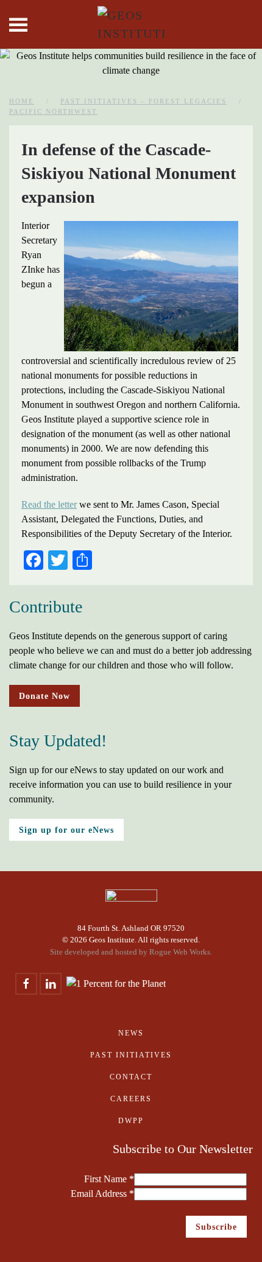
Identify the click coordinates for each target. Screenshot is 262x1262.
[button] (18, 24)
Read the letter (49, 504)
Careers (131, 1099)
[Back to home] (131, 24)
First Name (109, 1179)
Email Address (102, 1193)
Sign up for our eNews (66, 830)
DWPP (131, 1121)
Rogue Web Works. (180, 951)
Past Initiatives (131, 1055)
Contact (131, 1077)
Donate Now (44, 696)
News (131, 1033)
